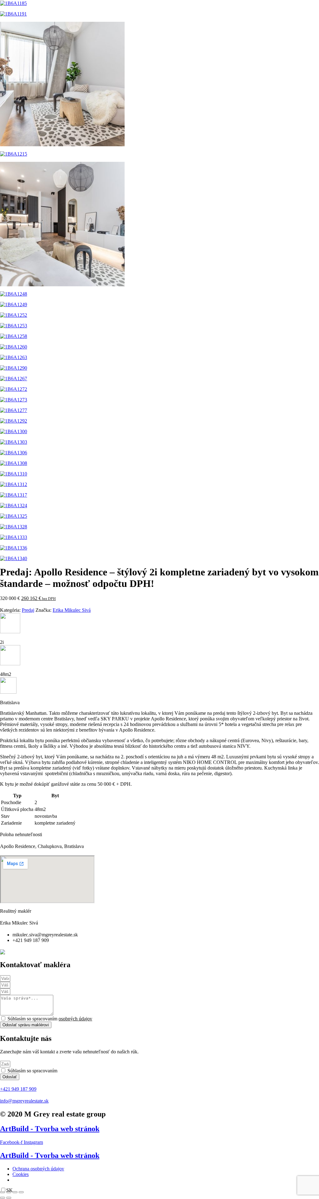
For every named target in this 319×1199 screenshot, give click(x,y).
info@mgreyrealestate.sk (24, 1100)
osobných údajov (75, 1018)
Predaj (28, 610)
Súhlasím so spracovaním (49, 1018)
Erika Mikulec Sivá (72, 610)
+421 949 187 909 (18, 1089)
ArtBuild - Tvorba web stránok (49, 1129)
